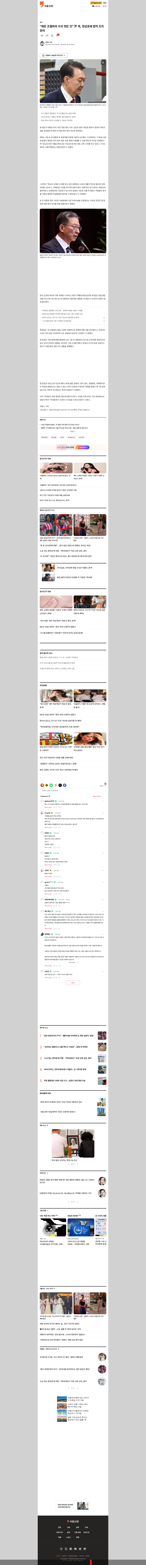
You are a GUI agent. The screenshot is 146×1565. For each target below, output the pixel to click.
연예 (77, 1537)
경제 (77, 1527)
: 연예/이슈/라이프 (48, 1349)
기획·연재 (43, 1210)
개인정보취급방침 (72, 1556)
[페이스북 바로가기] (61, 1549)
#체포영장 (44, 437)
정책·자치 (59, 1532)
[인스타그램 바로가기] (75, 1549)
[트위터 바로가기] (66, 1549)
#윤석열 (54, 437)
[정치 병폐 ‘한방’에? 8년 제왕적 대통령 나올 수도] (102, 1181)
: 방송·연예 (46, 1288)
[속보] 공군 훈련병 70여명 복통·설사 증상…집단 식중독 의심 (62, 314)
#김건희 (81, 437)
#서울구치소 (71, 437)
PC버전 (87, 1556)
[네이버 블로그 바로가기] (85, 1549)
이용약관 (64, 1556)
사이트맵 (81, 1556)
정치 (41, 22)
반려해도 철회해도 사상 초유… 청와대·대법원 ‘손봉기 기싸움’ (62, 310)
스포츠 (68, 1537)
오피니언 (43, 1173)
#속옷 (62, 437)
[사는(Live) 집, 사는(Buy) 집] (102, 1193)
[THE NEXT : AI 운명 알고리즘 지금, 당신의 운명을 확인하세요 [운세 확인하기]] (73, 447)
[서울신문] (46, 4)
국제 (86, 1527)
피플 (59, 1537)
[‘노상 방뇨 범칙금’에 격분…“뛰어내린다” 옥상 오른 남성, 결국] (102, 1381)
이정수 (47, 42)
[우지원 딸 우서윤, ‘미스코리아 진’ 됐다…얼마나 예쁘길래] (102, 1357)
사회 (68, 1527)
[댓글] (57, 35)
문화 (68, 1532)
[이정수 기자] (42, 43)
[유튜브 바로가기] (70, 1549)
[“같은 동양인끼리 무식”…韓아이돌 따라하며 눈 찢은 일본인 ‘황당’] (102, 1369)
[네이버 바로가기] (80, 1549)
